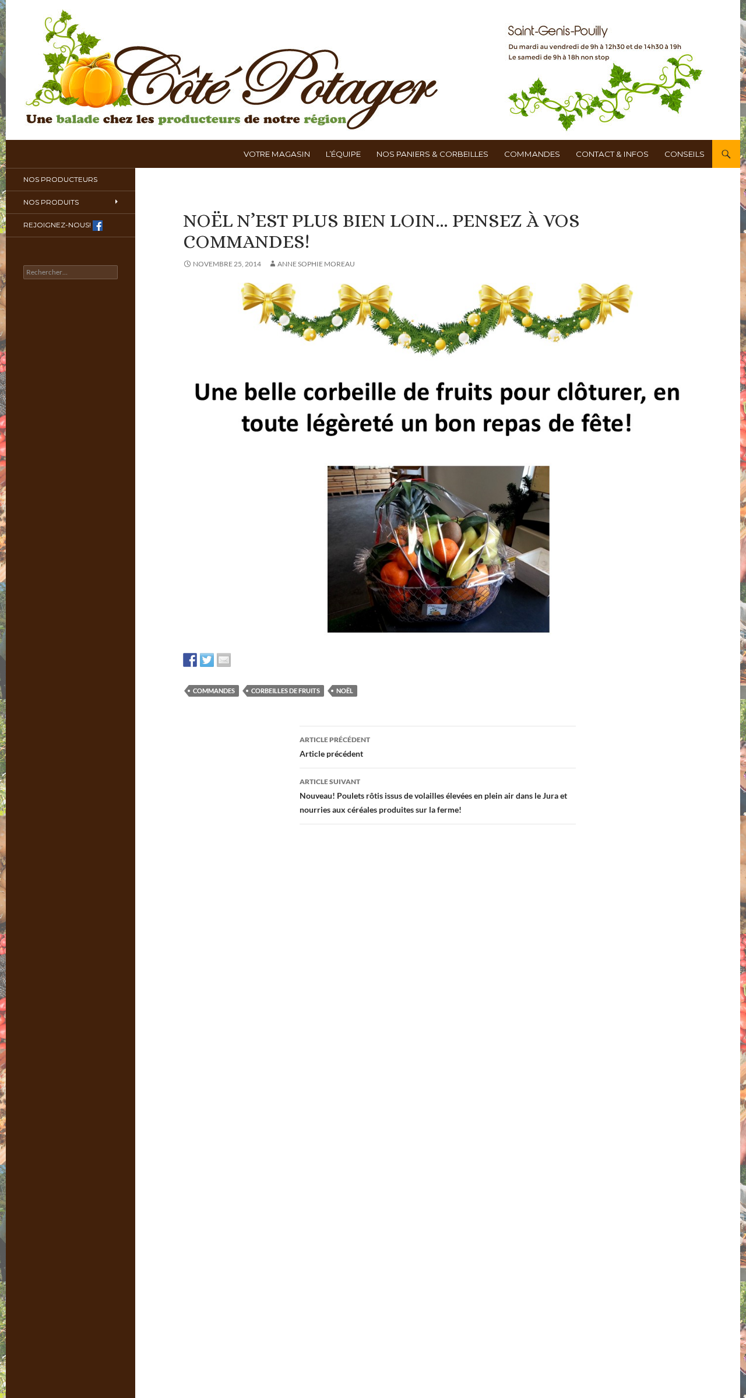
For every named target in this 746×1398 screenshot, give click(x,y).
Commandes (532, 154)
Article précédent (335, 746)
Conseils (684, 154)
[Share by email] (224, 660)
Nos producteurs (60, 179)
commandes (214, 690)
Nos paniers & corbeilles (432, 154)
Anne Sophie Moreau (316, 263)
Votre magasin (277, 154)
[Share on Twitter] (207, 660)
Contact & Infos (612, 154)
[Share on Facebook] (190, 660)
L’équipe (343, 154)
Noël (344, 690)
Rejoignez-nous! (58, 224)
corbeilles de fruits (285, 690)
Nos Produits (51, 202)
